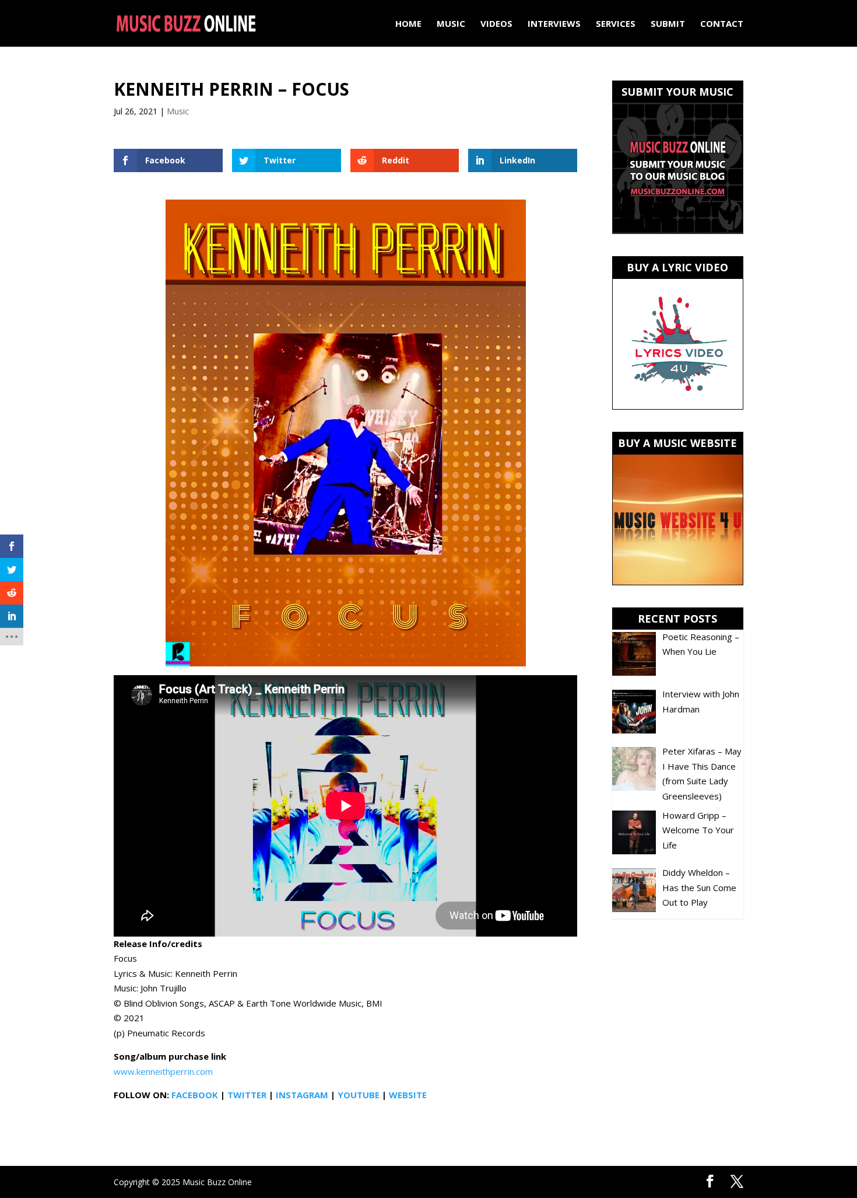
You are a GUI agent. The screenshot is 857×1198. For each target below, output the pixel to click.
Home (408, 24)
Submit (668, 24)
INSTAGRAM (302, 1095)
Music (451, 24)
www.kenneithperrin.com (163, 1071)
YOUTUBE (359, 1095)
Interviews (554, 24)
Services (615, 24)
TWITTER (246, 1095)
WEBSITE (408, 1095)
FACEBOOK (194, 1095)
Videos (496, 24)
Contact (721, 24)
